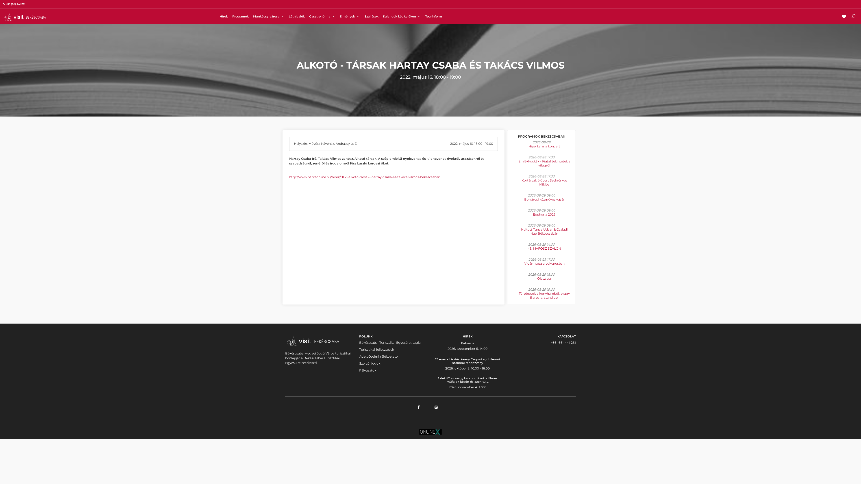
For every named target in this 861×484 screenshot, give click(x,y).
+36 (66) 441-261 (563, 343)
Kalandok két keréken (400, 16)
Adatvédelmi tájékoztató (378, 356)
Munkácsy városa (266, 16)
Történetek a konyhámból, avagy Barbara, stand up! (544, 296)
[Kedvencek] (844, 17)
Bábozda (467, 343)
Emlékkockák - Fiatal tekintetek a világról (544, 163)
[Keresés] (853, 17)
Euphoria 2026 (544, 214)
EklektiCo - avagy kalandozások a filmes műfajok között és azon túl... (467, 380)
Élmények (348, 16)
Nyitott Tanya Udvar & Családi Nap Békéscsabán (544, 231)
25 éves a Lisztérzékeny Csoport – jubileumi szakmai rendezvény (467, 361)
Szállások (371, 16)
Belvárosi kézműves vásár (544, 199)
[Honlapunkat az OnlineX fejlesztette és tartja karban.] (430, 431)
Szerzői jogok (369, 363)
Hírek (224, 16)
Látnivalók (297, 16)
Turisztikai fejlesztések (376, 350)
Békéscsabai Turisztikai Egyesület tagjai (390, 343)
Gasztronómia (320, 16)
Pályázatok (367, 370)
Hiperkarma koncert (544, 146)
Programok (240, 16)
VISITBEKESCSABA (25, 17)
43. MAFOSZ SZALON (544, 248)
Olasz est (544, 279)
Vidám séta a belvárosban (544, 263)
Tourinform (433, 16)
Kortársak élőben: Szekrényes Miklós (544, 182)
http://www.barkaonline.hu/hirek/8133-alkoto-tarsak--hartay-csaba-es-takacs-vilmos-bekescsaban (364, 177)
